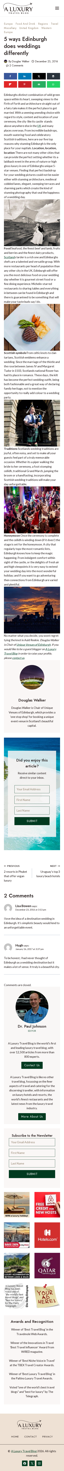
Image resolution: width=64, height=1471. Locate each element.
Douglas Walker (20, 61)
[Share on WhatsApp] (53, 84)
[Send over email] (39, 84)
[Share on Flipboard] (10, 84)
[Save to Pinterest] (24, 84)
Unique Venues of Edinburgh (33, 644)
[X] (32, 1463)
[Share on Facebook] (10, 76)
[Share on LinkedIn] (24, 76)
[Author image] (5, 61)
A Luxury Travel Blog (24, 1451)
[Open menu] (57, 8)
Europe (8, 24)
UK (39, 126)
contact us (18, 658)
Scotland (9, 257)
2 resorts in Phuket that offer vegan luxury (15, 873)
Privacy (47, 1436)
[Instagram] (39, 1463)
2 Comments (16, 65)
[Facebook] (25, 1463)
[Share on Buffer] (53, 76)
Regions (43, 24)
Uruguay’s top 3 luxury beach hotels (48, 871)
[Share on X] (39, 76)
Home (15, 1436)
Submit (32, 821)
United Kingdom (28, 28)
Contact (30, 1436)
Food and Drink (25, 24)
